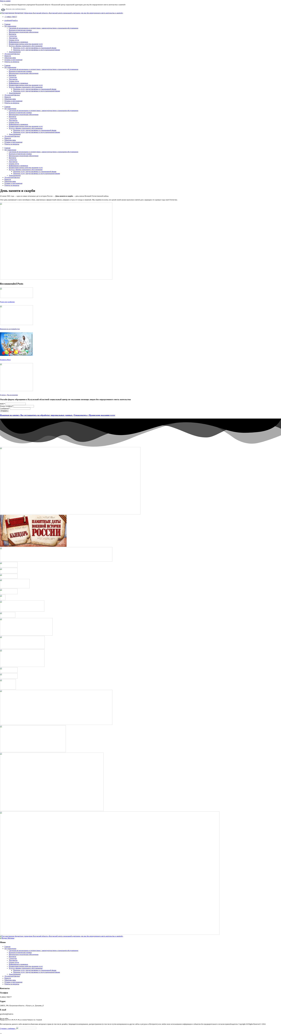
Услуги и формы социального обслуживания (25, 46)
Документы (13, 38)
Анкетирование (15, 52)
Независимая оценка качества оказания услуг (26, 44)
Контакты (12, 34)
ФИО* (2, 404)
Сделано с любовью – (8, 1028)
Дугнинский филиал (12, 54)
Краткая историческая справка (20, 30)
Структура (13, 36)
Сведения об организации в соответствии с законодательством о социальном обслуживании (43, 28)
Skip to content (5, 1)
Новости (7, 56)
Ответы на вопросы (11, 62)
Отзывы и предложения (13, 60)
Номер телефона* (7, 406)
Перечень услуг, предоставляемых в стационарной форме (34, 48)
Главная (7, 24)
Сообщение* (5, 408)
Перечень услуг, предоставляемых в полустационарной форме (36, 50)
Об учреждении (10, 26)
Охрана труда (14, 40)
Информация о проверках (18, 42)
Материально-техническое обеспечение (23, 32)
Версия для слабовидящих (15, 9)
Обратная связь (10, 58)
